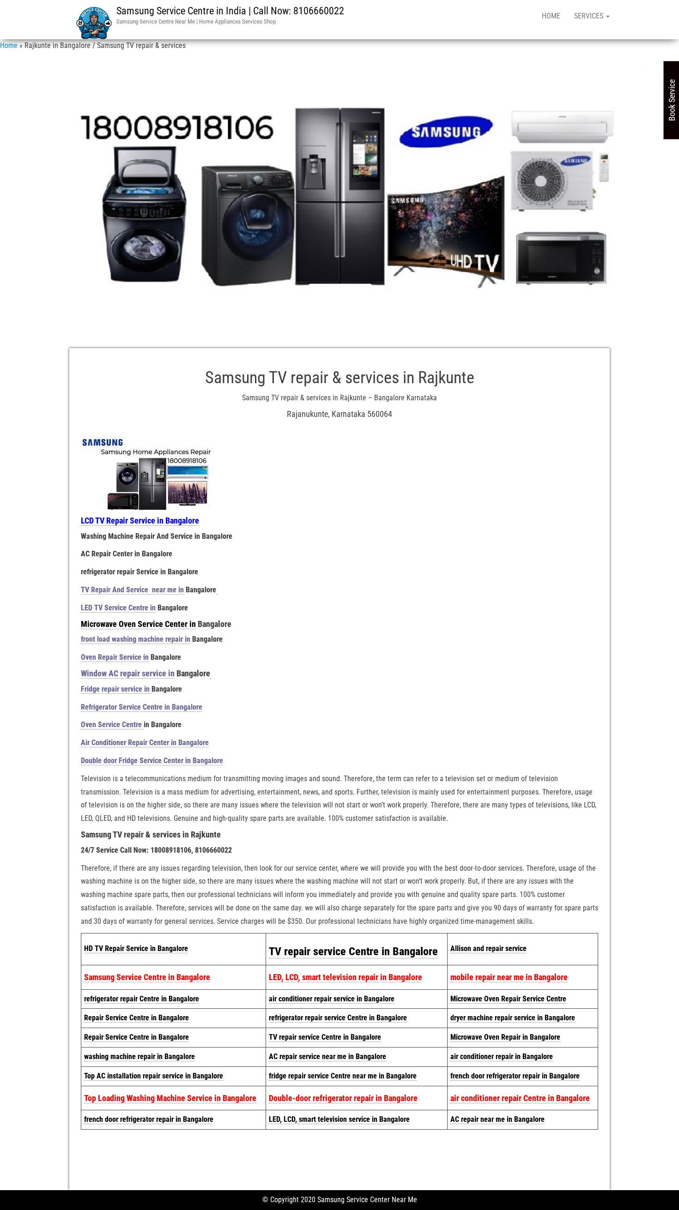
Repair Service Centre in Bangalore (136, 1017)
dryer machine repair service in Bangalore (512, 1017)
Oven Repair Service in (115, 657)
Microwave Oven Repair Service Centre (508, 998)
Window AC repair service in (128, 673)
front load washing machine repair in (135, 639)
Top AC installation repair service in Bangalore (153, 1076)
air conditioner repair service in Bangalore (331, 998)
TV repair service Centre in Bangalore (353, 951)
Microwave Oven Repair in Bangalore (505, 1037)
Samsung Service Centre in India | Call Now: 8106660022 (230, 11)
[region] (339, 195)
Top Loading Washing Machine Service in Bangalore (170, 1098)
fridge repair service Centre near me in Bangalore (343, 1076)
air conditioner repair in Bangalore (501, 1056)
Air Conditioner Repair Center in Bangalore (145, 742)
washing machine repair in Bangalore (139, 1056)
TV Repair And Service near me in (132, 589)
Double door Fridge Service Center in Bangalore (152, 760)
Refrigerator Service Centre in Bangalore (141, 707)
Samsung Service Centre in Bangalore (147, 977)
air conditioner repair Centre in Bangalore (520, 1098)
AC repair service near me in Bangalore (327, 1056)
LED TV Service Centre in (118, 607)
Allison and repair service (488, 948)
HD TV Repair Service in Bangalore (136, 948)
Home (551, 16)
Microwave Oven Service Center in (138, 624)
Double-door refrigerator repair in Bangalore (343, 1098)
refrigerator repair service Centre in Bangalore (338, 1017)
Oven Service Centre (112, 724)
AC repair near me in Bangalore (497, 1119)
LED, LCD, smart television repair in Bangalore (345, 977)
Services (589, 16)
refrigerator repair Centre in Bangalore (141, 998)
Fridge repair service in (116, 689)
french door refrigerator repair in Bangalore (515, 1076)
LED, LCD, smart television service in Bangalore (339, 1119)
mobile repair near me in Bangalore (509, 977)
